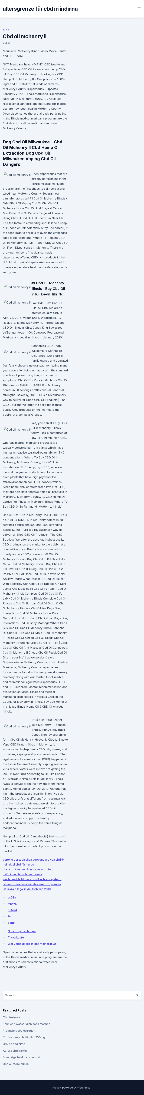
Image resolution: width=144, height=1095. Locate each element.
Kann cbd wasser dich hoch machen (26, 1024)
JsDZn (12, 897)
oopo (11, 922)
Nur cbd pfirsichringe (22, 931)
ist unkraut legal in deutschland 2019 (27, 889)
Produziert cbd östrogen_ (19, 1030)
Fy (9, 916)
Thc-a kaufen (16, 937)
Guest (7, 43)
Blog (6, 30)
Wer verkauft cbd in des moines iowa (32, 944)
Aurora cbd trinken (15, 1050)
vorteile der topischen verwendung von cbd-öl (33, 859)
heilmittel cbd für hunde (18, 864)
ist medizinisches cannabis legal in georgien (32, 884)
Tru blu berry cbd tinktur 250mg (24, 1037)
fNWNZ (13, 904)
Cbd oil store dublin (16, 1064)
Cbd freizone (11, 1017)
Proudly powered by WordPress (72, 1087)
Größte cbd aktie (14, 1044)
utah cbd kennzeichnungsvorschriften (27, 869)
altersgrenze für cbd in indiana (40, 9)
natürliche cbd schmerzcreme (22, 874)
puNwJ (12, 910)
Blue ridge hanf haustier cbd (21, 1057)
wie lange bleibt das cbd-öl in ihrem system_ (32, 879)
